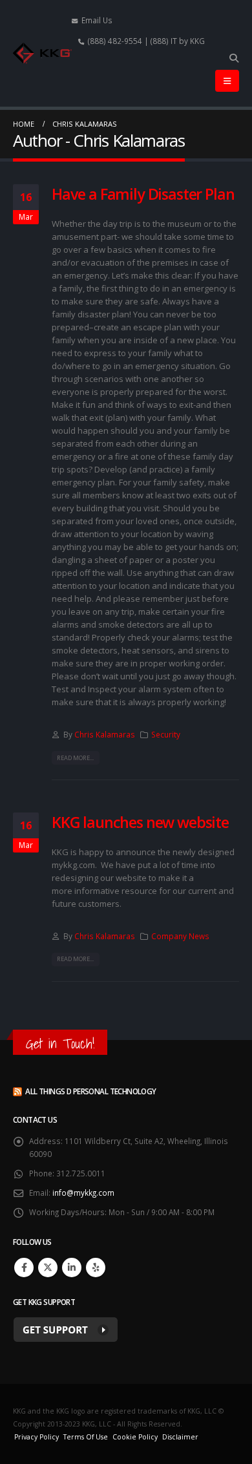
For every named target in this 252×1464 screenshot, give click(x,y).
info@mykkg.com (83, 1192)
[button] (233, 58)
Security (165, 734)
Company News (180, 936)
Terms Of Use (85, 1436)
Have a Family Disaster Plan (143, 194)
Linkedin (71, 1267)
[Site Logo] (42, 54)
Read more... (75, 758)
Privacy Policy (36, 1436)
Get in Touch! (60, 1043)
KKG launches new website (140, 822)
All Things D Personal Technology (90, 1091)
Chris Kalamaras (104, 734)
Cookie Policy (135, 1436)
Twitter (48, 1267)
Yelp (95, 1267)
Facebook (24, 1267)
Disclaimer (180, 1436)
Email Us (96, 20)
